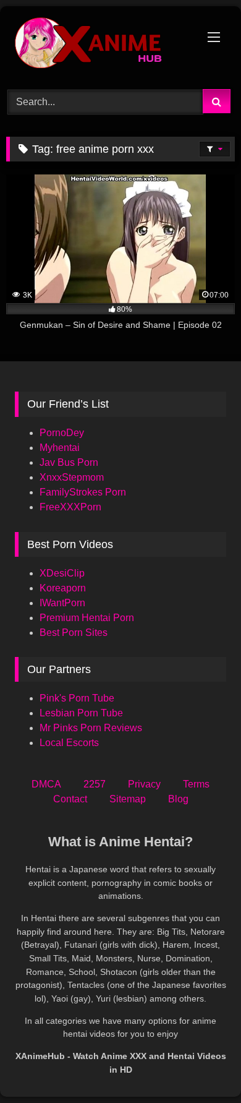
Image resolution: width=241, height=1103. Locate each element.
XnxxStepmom (72, 477)
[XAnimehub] (99, 45)
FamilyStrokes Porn (83, 492)
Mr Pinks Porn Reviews (92, 728)
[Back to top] (202, 1066)
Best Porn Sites (74, 632)
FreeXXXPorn (70, 507)
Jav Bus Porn (69, 462)
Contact (70, 799)
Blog (178, 799)
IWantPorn (62, 603)
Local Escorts (69, 742)
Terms (196, 784)
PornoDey (62, 432)
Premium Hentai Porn (87, 617)
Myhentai (60, 447)
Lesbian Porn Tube (81, 713)
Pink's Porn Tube (77, 698)
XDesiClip (62, 573)
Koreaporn (63, 588)
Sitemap (127, 799)
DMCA (46, 784)
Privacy (144, 784)
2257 (94, 784)
